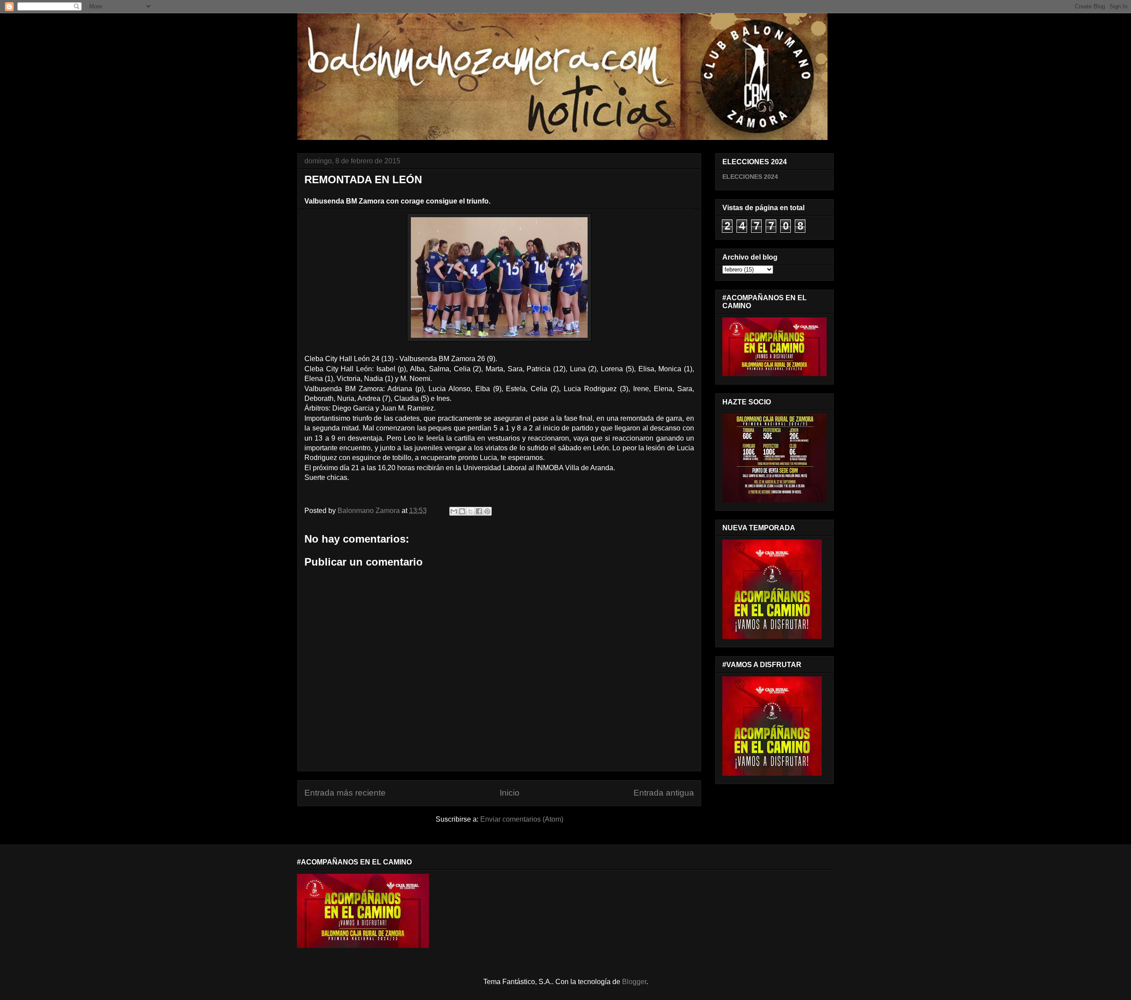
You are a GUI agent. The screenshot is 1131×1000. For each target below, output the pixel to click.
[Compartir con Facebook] (478, 511)
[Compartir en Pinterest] (487, 511)
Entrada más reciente (345, 792)
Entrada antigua (664, 792)
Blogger (634, 981)
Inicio (510, 792)
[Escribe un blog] (462, 511)
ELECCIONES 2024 (750, 176)
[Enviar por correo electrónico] (453, 511)
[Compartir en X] (470, 511)
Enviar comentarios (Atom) (521, 819)
